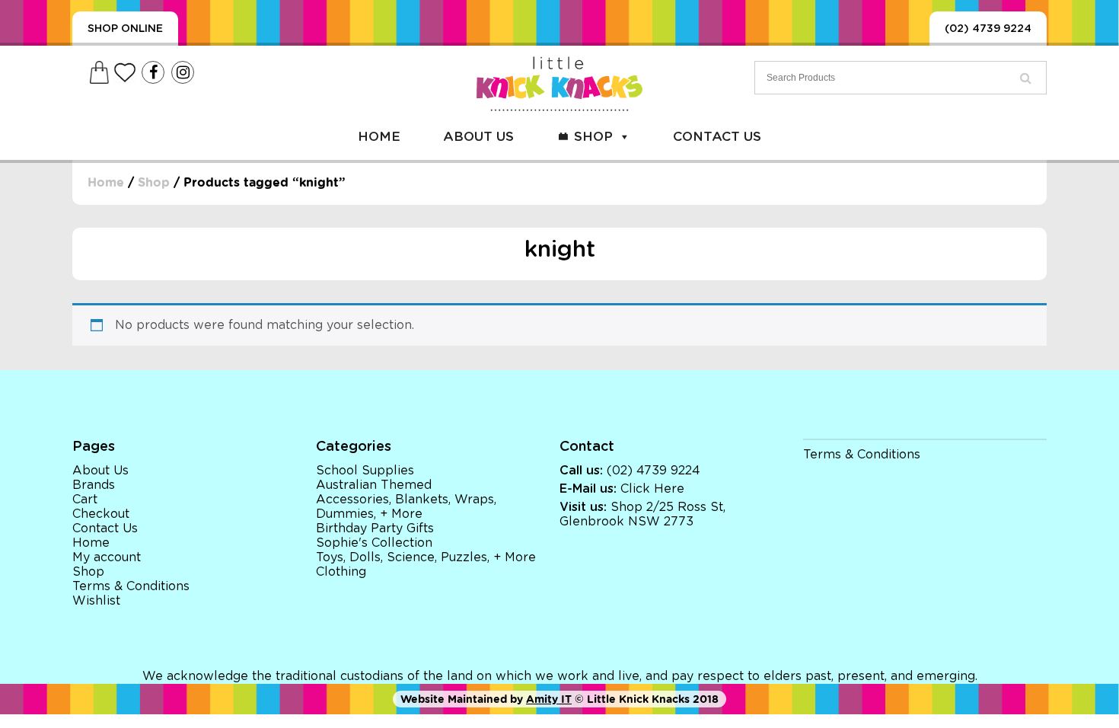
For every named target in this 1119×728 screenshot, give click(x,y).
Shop (593, 136)
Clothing (341, 572)
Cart (84, 499)
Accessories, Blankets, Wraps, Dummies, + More (406, 506)
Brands (93, 485)
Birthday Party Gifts (375, 528)
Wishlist (96, 601)
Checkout (100, 514)
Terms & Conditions (131, 586)
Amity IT (549, 699)
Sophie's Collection (374, 543)
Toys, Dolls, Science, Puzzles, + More (426, 557)
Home (379, 136)
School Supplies (365, 471)
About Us (478, 136)
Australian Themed (374, 485)
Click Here (652, 489)
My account (106, 557)
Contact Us (717, 136)
